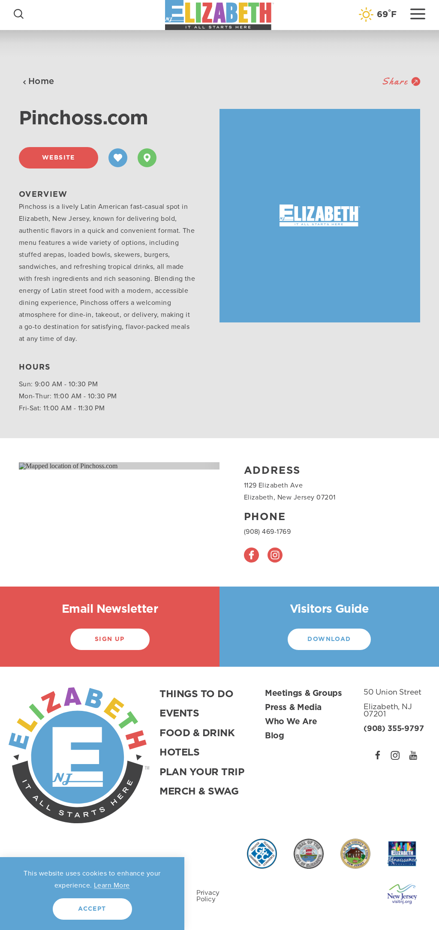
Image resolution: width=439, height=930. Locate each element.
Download (329, 639)
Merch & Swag (198, 792)
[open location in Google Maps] (68, 465)
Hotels (179, 753)
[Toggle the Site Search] (19, 13)
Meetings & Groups (303, 693)
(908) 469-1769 (267, 531)
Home (41, 81)
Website (58, 158)
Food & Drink (197, 733)
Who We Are (291, 722)
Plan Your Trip (201, 772)
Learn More (112, 885)
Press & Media (293, 708)
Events (179, 714)
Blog (274, 736)
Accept (92, 909)
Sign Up (110, 639)
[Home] (219, 15)
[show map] (147, 157)
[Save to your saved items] (117, 157)
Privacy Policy (208, 896)
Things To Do (196, 694)
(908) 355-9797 (394, 729)
